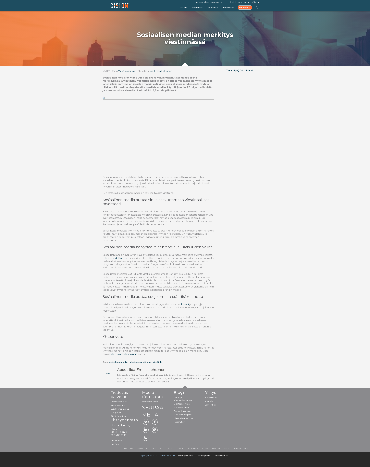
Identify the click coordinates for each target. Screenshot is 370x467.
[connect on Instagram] (154, 430)
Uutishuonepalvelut (120, 409)
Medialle (209, 401)
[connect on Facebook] (154, 421)
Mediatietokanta (150, 401)
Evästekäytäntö (203, 455)
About (141, 370)
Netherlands (193, 448)
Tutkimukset (179, 422)
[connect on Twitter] (145, 421)
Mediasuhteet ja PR (183, 414)
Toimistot (115, 444)
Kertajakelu (116, 412)
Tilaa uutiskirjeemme (183, 418)
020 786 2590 (216, 2)
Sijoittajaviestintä (118, 416)
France (169, 448)
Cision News (211, 397)
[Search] (256, 7)
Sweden (227, 448)
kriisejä (185, 304)
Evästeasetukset (220, 455)
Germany (180, 448)
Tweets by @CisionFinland (239, 70)
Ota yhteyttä (116, 440)
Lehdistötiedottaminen (116, 258)
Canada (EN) (142, 448)
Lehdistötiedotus (118, 401)
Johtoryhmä (211, 405)
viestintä (157, 362)
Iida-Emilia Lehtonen (160, 71)
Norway (205, 448)
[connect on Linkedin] (145, 430)
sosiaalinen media (118, 362)
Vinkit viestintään (127, 71)
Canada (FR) (157, 448)
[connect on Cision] (145, 437)
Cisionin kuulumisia (182, 411)
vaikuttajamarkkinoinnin (123, 354)
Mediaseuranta (118, 405)
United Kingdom (241, 448)
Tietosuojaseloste (185, 455)
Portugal (216, 448)
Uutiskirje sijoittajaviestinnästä (183, 398)
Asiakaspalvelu (209, 2)
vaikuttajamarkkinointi (140, 362)
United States (127, 448)
